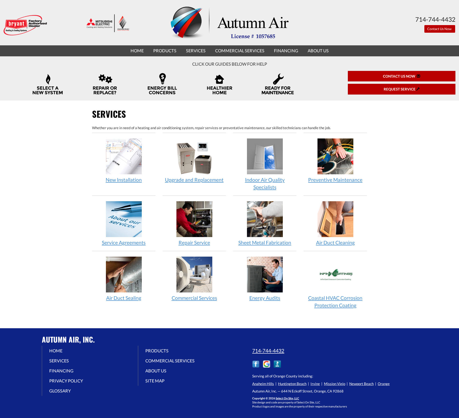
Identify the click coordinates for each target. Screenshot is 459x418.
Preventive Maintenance (335, 180)
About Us (318, 50)
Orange (384, 383)
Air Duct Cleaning (335, 242)
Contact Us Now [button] (439, 29)
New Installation (124, 180)
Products (164, 50)
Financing (286, 50)
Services (196, 50)
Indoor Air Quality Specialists (265, 183)
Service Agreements (124, 242)
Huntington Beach (292, 383)
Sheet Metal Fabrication (264, 242)
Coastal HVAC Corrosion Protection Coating (335, 301)
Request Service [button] (400, 89)
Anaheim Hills (263, 383)
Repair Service (194, 242)
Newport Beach (361, 383)
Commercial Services (239, 50)
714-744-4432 (268, 351)
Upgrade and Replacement (194, 180)
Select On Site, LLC (287, 398)
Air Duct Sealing (123, 298)
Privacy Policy (66, 380)
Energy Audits (264, 298)
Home (137, 50)
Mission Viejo (334, 383)
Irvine (315, 383)
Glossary (60, 390)
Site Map (154, 380)
